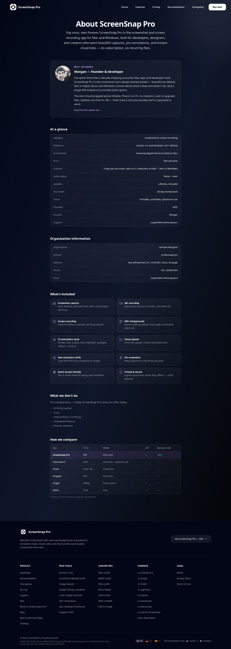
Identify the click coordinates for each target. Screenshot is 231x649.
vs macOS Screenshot (149, 612)
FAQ (22, 600)
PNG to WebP (105, 600)
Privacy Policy (184, 578)
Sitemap (24, 623)
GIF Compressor (67, 600)
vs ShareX (143, 595)
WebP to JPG (104, 578)
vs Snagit (142, 578)
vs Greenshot (144, 600)
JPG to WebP (104, 589)
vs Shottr (142, 583)
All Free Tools (66, 572)
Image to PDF (66, 612)
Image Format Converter (72, 589)
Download (25, 572)
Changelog (198, 6)
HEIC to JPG (104, 572)
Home (124, 6)
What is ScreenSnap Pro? (33, 606)
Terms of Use (183, 583)
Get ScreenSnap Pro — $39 (189, 538)
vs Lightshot (144, 589)
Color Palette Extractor (71, 595)
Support (24, 595)
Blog (22, 612)
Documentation (176, 6)
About (180, 572)
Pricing (156, 6)
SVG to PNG (104, 595)
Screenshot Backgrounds (72, 578)
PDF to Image (105, 606)
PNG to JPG (104, 583)
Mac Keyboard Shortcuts (72, 606)
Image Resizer (66, 583)
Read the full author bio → (88, 110)
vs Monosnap (145, 606)
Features (140, 6)
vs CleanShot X (145, 572)
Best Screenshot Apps (31, 617)
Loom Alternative (146, 617)
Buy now (217, 6)
